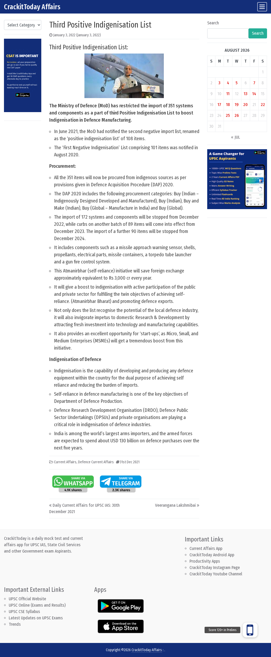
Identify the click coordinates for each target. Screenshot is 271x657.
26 (236, 115)
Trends (15, 624)
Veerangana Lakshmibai (175, 505)
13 (245, 93)
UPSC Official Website (27, 598)
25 (228, 115)
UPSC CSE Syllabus (25, 611)
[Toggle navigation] (262, 6)
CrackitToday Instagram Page (214, 567)
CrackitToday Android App (211, 554)
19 (237, 104)
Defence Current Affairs (96, 462)
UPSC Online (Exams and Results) (37, 605)
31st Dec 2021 (129, 462)
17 (219, 104)
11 (227, 93)
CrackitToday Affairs (32, 6)
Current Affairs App (205, 548)
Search (213, 22)
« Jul (235, 137)
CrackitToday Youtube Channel (215, 573)
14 (254, 93)
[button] (250, 630)
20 (245, 104)
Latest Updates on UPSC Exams (36, 617)
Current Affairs (65, 462)
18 (228, 104)
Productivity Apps (204, 561)
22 (263, 104)
